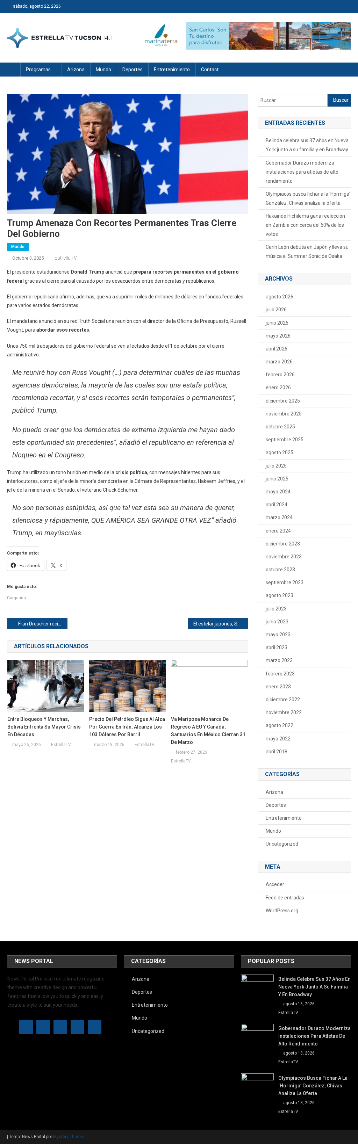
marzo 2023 (279, 660)
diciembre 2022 (283, 699)
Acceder (275, 884)
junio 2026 (277, 323)
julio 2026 (276, 309)
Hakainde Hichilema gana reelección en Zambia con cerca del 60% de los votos (305, 225)
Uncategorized (282, 844)
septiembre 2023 (284, 582)
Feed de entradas (285, 897)
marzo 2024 (279, 517)
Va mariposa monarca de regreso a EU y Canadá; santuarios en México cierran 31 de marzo (208, 730)
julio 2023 (276, 608)
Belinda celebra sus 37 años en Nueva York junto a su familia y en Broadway (307, 145)
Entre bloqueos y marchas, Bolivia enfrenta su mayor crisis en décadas (44, 726)
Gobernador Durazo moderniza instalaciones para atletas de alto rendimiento (302, 172)
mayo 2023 (278, 634)
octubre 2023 (280, 569)
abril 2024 (276, 504)
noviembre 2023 (284, 556)
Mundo (103, 69)
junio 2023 (277, 621)
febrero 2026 (280, 374)
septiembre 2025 (284, 439)
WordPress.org (282, 910)
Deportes (132, 69)
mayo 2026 (278, 336)
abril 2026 (276, 349)
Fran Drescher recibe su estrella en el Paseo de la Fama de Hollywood (42, 624)
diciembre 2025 (283, 401)
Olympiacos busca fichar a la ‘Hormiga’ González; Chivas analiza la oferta (308, 198)
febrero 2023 (280, 673)
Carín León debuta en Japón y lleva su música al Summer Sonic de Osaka (307, 251)
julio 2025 (276, 466)
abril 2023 (276, 647)
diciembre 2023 (283, 543)
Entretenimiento (172, 69)
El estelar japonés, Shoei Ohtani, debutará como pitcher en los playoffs (220, 624)
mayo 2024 (278, 491)
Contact (210, 69)
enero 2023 (278, 686)
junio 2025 (277, 479)
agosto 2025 (279, 452)
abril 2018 (276, 751)
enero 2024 (278, 531)
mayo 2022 (278, 738)
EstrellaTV (66, 258)
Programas (38, 69)
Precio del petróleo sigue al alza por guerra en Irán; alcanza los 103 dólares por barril (127, 726)
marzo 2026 (279, 361)
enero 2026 (278, 387)
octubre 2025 (280, 426)
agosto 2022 (279, 725)
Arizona (76, 69)
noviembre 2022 (284, 712)
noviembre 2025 (284, 414)
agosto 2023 (279, 595)
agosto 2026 (279, 296)
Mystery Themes (69, 1136)
